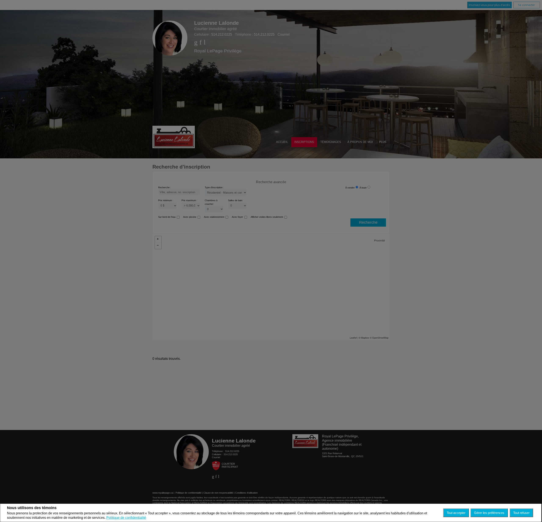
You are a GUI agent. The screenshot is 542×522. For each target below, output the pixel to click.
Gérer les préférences (489, 513)
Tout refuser (521, 513)
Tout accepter (456, 513)
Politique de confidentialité (126, 517)
